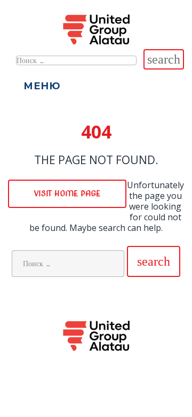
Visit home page (67, 193)
